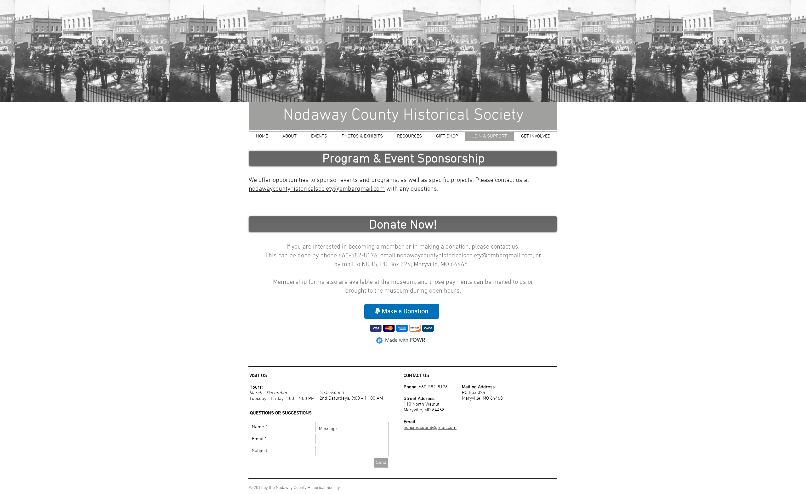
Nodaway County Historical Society (403, 115)
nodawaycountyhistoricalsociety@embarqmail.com (317, 189)
